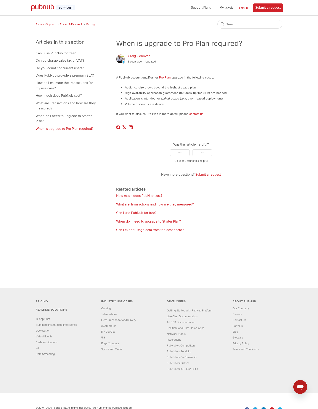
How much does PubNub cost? (59, 95)
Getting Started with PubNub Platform (189, 310)
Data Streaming (45, 354)
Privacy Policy (241, 343)
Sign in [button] (243, 8)
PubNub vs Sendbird (179, 351)
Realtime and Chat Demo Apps (185, 328)
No (202, 152)
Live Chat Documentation (182, 316)
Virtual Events (44, 336)
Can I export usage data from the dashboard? (150, 230)
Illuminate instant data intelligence (56, 325)
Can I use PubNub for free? (56, 53)
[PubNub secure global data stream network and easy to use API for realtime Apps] (45, 7)
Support (66, 8)
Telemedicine (109, 314)
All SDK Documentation (181, 322)
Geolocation (43, 330)
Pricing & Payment (71, 24)
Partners (238, 326)
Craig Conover (139, 56)
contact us (196, 113)
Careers (237, 314)
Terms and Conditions (246, 349)
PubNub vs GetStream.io (181, 357)
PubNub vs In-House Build (182, 369)
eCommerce (108, 326)
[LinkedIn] (131, 127)
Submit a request (268, 7)
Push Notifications (47, 342)
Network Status (176, 334)
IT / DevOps (108, 332)
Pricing (90, 24)
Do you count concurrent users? (60, 68)
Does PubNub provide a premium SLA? (65, 75)
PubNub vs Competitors (181, 345)
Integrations (174, 340)
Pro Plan (165, 77)
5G (103, 337)
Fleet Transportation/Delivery (118, 320)
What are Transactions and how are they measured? (66, 106)
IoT (37, 348)
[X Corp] (124, 127)
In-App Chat (43, 319)
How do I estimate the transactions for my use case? (64, 85)
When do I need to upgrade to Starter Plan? (64, 118)
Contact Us (239, 320)
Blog (235, 332)
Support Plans (201, 8)
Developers (176, 301)
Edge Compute (110, 343)
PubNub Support (46, 24)
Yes (180, 152)
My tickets (226, 8)
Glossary (238, 337)
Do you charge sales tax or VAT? (60, 60)
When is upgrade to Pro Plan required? (64, 129)
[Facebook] (118, 127)
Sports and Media (111, 349)
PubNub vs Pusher (178, 363)
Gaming (106, 308)
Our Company (241, 308)
